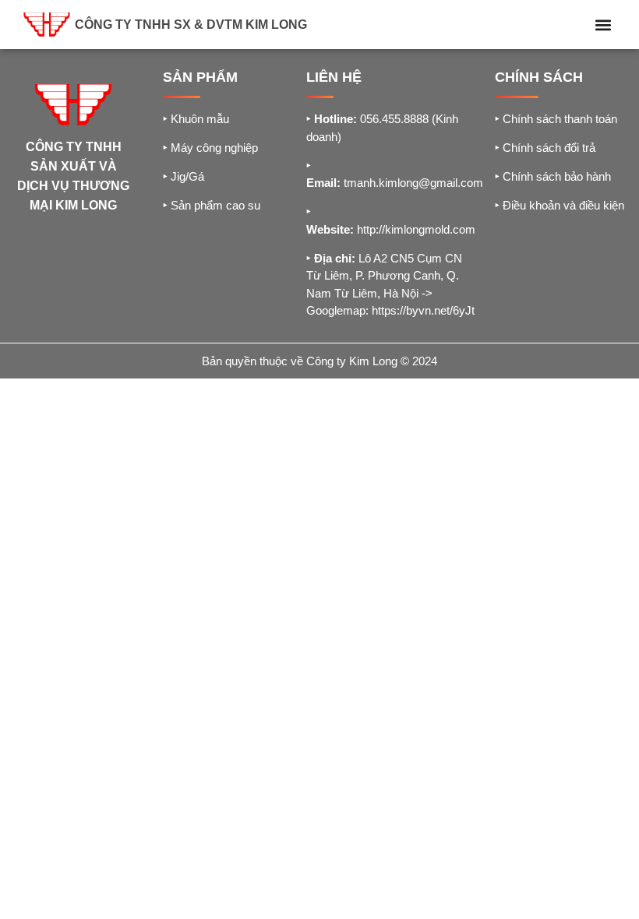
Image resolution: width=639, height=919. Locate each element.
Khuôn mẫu (196, 118)
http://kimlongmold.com (416, 229)
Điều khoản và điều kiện (559, 205)
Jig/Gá (183, 176)
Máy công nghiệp (210, 147)
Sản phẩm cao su (211, 205)
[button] (603, 24)
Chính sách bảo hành (553, 176)
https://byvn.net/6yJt (423, 310)
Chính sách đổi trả (545, 147)
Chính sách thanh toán (556, 118)
